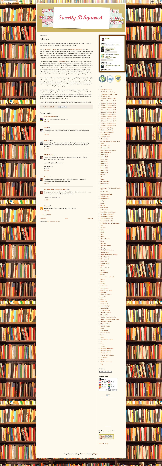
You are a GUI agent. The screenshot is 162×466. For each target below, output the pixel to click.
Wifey (102, 359)
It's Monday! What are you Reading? (110, 223)
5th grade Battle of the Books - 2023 (110, 141)
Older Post (90, 218)
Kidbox (102, 230)
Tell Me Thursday (105, 310)
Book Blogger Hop (105, 152)
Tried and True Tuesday (106, 339)
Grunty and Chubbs (50, 49)
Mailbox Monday (105, 239)
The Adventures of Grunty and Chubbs (55, 189)
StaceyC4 (46, 140)
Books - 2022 (104, 163)
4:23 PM (46, 211)
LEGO (102, 234)
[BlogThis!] (61, 107)
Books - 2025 (104, 170)
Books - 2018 (104, 154)
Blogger (95, 454)
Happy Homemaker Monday (108, 212)
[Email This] (59, 107)
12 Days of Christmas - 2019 (108, 121)
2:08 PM (46, 183)
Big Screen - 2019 (105, 148)
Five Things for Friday (106, 194)
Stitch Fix (103, 297)
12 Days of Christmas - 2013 (108, 107)
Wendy (46, 127)
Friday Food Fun (105, 198)
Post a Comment (46, 214)
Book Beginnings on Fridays (108, 150)
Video (102, 344)
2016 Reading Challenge (106, 130)
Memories (103, 243)
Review (102, 281)
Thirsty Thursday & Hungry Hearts (109, 319)
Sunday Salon (104, 304)
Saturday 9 (103, 283)
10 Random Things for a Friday (108, 94)
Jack (101, 225)
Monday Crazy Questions (107, 250)
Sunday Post (103, 301)
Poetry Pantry (104, 272)
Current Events (104, 183)
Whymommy (103, 357)
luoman (84, 454)
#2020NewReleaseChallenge (107, 92)
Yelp (101, 364)
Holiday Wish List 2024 (106, 219)
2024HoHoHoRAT (105, 134)
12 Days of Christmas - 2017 (108, 116)
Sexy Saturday (104, 288)
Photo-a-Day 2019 (105, 263)
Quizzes (102, 274)
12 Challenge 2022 (105, 96)
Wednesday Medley (105, 350)
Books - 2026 (104, 172)
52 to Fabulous (104, 139)
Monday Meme (104, 252)
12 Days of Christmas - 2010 (108, 101)
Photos (102, 265)
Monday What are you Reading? (108, 254)
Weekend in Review (105, 353)
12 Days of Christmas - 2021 (108, 125)
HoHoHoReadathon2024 (106, 216)
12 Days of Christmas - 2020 (108, 123)
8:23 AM (46, 121)
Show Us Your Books (106, 290)
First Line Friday (105, 192)
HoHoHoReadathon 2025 (107, 214)
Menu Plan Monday (105, 245)
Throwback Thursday (106, 321)
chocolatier (62, 61)
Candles (102, 174)
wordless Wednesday (76, 49)
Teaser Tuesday (104, 308)
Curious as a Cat (104, 181)
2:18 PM (46, 149)
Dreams (102, 186)
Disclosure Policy (103, 443)
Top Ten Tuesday (105, 333)
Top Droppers (104, 330)
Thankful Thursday (105, 312)
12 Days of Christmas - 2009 (108, 98)
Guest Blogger (104, 207)
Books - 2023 (104, 166)
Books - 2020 (104, 159)
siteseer (46, 206)
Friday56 (102, 201)
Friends (102, 203)
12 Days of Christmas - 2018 (108, 119)
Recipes (102, 279)
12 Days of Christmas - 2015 (108, 112)
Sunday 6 (102, 299)
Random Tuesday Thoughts (107, 277)
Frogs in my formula (50, 117)
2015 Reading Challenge (106, 128)
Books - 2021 (104, 161)
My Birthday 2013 (105, 257)
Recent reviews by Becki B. (108, 397)
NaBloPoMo (103, 261)
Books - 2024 (104, 168)
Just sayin (103, 228)
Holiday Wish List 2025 (106, 221)
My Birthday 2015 (105, 259)
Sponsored (103, 292)
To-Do (102, 328)
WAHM (102, 346)
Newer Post (43, 218)
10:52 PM (46, 200)
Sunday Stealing (104, 306)
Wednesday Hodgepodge (106, 348)
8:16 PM (46, 171)
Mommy (102, 248)
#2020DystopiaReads (106, 90)
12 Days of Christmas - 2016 (108, 114)
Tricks (102, 337)
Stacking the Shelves (105, 295)
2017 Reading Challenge (106, 132)
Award (102, 143)
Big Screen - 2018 (105, 145)
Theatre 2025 (104, 315)
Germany (102, 205)
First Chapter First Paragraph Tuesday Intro (110, 188)
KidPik (102, 232)
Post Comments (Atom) (53, 222)
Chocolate (103, 177)
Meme (102, 241)
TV (101, 341)
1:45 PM (46, 134)
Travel (102, 335)
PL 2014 (102, 270)
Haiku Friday (104, 210)
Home (66, 218)
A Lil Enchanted (48, 155)
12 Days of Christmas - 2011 (108, 103)
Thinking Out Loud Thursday (108, 317)
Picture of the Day (105, 268)
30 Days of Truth (105, 137)
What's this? (108, 426)
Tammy (46, 177)
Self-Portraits (104, 286)
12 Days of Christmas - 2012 (108, 105)
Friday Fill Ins (104, 196)
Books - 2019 (104, 157)
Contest (102, 179)
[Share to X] (62, 107)
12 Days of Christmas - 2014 (108, 110)
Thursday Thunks (105, 326)
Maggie (102, 236)
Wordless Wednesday (106, 362)
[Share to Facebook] (64, 107)
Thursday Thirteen (105, 324)
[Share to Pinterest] (66, 107)
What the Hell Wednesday (107, 355)
